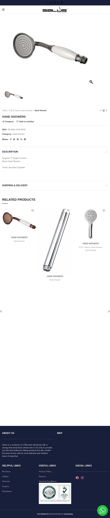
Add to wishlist (26, 122)
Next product (106, 110)
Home (4, 110)
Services (6, 481)
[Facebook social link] (47, 3)
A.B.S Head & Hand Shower (21, 110)
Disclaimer (7, 491)
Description (10, 152)
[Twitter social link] (51, 3)
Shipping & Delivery (15, 185)
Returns (42, 476)
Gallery (5, 476)
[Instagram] (82, 477)
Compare (9, 122)
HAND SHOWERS (19, 237)
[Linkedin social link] (58, 3)
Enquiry (5, 486)
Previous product (100, 110)
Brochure (6, 471)
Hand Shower (41, 110)
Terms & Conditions (47, 481)
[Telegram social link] (62, 3)
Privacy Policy (45, 471)
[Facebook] (77, 477)
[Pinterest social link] (55, 3)
